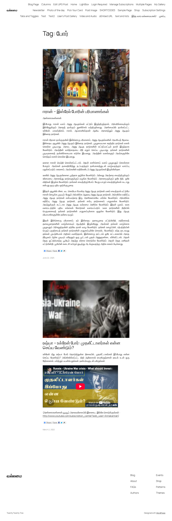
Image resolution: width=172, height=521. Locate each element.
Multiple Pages (144, 4)
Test (43, 16)
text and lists (122, 16)
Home (74, 4)
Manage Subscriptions (121, 4)
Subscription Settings (153, 10)
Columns (46, 4)
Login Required (99, 4)
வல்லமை (12, 10)
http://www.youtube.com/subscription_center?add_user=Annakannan (80, 415)
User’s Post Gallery (67, 16)
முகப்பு (162, 16)
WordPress (160, 513)
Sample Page (125, 10)
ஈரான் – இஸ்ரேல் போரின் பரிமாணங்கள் (76, 111)
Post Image (91, 10)
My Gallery (159, 4)
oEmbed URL (106, 16)
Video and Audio (88, 16)
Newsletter (39, 10)
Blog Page (33, 4)
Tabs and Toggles (29, 16)
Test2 (52, 16)
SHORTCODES (107, 10)
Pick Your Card (75, 10)
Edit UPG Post (60, 4)
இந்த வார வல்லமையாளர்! (144, 16)
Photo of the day (55, 10)
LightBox (84, 4)
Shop (137, 10)
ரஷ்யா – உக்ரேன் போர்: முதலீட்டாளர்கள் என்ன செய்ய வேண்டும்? (81, 345)
